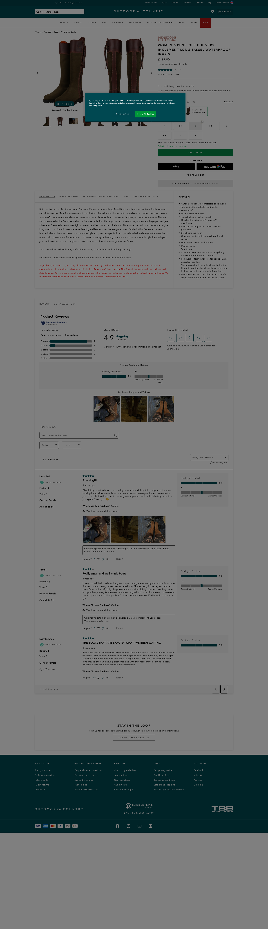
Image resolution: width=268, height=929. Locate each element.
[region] (135, 107)
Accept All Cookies (145, 114)
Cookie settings (123, 114)
